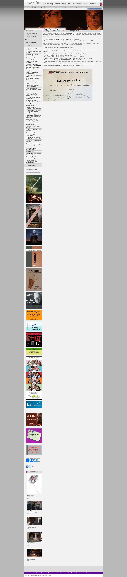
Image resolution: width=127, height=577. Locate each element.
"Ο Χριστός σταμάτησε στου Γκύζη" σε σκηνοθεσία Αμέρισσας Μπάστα (32, 94)
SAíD (28, 525)
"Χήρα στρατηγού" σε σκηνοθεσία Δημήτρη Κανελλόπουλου (31, 134)
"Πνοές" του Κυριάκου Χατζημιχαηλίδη (31, 58)
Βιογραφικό (43, 572)
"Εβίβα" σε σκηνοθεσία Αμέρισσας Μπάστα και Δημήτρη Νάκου (33, 89)
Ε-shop (59, 7)
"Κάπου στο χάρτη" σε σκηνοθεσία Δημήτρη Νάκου (33, 120)
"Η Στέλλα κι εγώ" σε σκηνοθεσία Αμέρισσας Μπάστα (33, 101)
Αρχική (37, 572)
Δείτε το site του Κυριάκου (85, 572)
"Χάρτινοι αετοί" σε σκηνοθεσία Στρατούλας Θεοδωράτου (33, 154)
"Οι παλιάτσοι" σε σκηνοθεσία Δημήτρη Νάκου (33, 104)
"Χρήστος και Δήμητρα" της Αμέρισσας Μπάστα (32, 68)
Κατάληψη (29, 510)
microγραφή (65, 7)
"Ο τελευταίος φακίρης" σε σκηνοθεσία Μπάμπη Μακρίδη (33, 144)
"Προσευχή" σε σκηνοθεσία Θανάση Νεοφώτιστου (32, 86)
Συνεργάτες (41, 7)
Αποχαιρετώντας (31, 542)
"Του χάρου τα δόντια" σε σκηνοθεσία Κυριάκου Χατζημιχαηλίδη (32, 161)
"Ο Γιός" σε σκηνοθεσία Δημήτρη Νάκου (32, 123)
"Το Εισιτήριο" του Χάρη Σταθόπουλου (31, 62)
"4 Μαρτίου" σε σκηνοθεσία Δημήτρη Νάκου (32, 79)
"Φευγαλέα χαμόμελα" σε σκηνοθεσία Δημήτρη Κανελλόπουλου (32, 148)
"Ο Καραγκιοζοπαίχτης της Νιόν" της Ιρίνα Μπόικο (34, 52)
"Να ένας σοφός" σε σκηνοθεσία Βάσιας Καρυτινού (33, 108)
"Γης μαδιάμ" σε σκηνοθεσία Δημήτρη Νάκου (33, 98)
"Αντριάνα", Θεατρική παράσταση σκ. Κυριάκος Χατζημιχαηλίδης (32, 72)
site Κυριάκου (94, 9)
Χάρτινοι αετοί (30, 495)
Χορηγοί (35, 7)
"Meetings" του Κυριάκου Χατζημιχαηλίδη (32, 55)
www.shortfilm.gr (30, 151)
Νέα (31, 7)
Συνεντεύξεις (48, 7)
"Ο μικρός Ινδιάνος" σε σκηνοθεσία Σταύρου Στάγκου (33, 157)
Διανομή (54, 7)
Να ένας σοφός (31, 557)
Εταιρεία (27, 7)
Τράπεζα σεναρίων (74, 7)
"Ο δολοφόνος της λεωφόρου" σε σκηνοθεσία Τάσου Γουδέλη (33, 138)
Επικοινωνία (83, 7)
